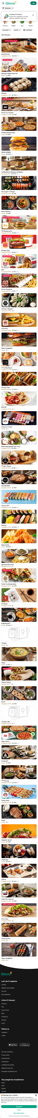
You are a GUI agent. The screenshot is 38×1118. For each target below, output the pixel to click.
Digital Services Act (7, 1068)
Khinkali (3, 1091)
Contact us (4, 1016)
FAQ (2, 1007)
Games (3, 1088)
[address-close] (33, 15)
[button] (5, 22)
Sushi (3, 1085)
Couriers (3, 991)
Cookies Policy (5, 1058)
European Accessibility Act (9, 1071)
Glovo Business (5, 994)
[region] (19, 22)
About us (4, 1003)
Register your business (7, 988)
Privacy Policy (5, 1055)
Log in (3, 1023)
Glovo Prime (5, 1010)
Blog (2, 1013)
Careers (3, 984)
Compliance (4, 1061)
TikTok (3, 1035)
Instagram (4, 1032)
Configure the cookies (7, 1065)
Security (3, 1020)
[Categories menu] (3, 3)
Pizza (3, 1082)
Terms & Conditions (7, 1052)
